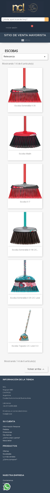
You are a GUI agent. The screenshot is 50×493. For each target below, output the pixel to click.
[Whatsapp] (18, 467)
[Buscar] (47, 19)
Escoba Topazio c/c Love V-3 (25, 345)
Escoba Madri (25, 153)
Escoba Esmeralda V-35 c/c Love (25, 297)
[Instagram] (25, 467)
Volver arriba (36, 369)
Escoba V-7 (25, 201)
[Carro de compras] (31, 27)
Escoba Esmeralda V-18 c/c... (25, 249)
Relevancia (25, 56)
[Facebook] (32, 467)
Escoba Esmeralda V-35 (25, 105)
